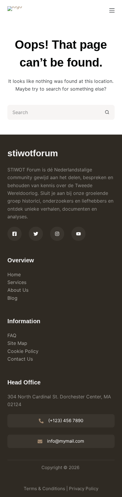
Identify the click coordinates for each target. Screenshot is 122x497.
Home (14, 274)
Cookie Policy (22, 351)
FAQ (11, 335)
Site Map (17, 343)
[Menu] (112, 10)
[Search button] (107, 112)
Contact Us (20, 359)
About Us (17, 290)
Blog (12, 298)
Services (16, 282)
